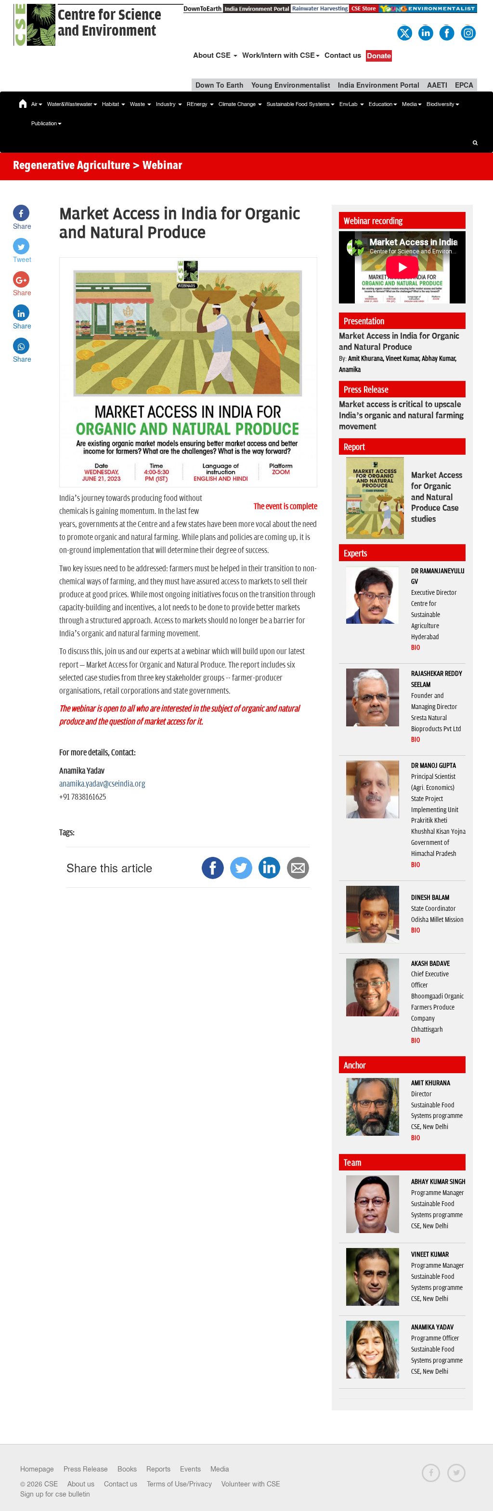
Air (34, 104)
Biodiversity (440, 104)
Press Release (86, 1469)
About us (80, 1484)
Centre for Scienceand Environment (109, 23)
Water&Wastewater (69, 104)
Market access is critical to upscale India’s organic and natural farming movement (401, 416)
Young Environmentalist (290, 85)
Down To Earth (219, 85)
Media (409, 104)
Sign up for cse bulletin (55, 1494)
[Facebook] (446, 32)
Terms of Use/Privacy (179, 1484)
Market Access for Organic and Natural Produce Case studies (436, 497)
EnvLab (349, 104)
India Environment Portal (378, 85)
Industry (166, 104)
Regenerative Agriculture (71, 166)
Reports (158, 1469)
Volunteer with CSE (250, 1484)
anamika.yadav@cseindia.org (102, 784)
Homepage (37, 1469)
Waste (138, 104)
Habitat (111, 104)
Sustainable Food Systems (298, 104)
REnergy (198, 104)
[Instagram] (467, 32)
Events (190, 1469)
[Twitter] (404, 32)
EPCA (464, 85)
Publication (44, 123)
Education (380, 104)
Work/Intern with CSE (278, 55)
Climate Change (238, 104)
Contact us (342, 55)
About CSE (213, 55)
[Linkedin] (425, 32)
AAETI (437, 85)
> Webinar (157, 166)
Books (127, 1469)
